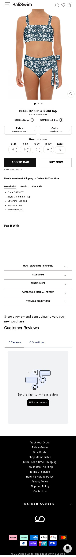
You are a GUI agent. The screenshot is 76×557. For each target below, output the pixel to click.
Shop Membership (40, 457)
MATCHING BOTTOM (38, 115)
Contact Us (39, 491)
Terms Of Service (40, 472)
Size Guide (38, 275)
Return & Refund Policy (39, 477)
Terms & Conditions (38, 301)
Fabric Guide (38, 283)
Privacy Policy (40, 482)
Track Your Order (40, 443)
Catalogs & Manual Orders (38, 292)
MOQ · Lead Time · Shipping (38, 266)
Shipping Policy (40, 486)
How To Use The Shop (40, 467)
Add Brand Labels (13, 169)
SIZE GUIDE (42, 139)
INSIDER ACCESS (39, 504)
